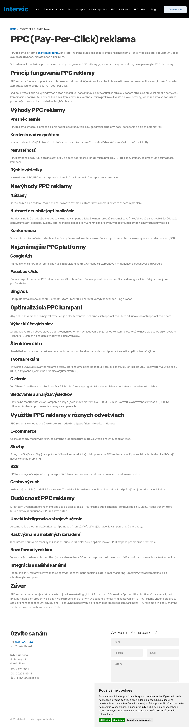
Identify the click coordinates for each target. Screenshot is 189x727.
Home (13, 29)
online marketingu (48, 52)
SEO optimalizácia (120, 9)
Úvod (37, 9)
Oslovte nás (175, 9)
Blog (153, 9)
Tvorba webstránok (54, 9)
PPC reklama (141, 9)
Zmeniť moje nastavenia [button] (139, 720)
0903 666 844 (24, 642)
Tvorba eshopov (76, 9)
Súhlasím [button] (105, 720)
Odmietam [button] (118, 720)
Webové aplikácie (98, 9)
